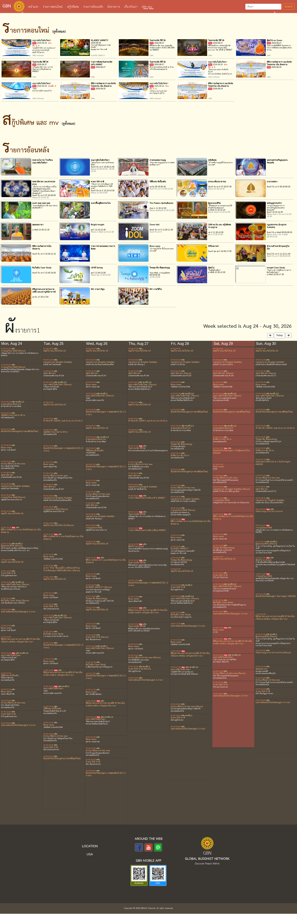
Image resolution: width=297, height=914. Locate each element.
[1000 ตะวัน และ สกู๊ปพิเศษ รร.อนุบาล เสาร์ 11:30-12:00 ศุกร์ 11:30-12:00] (192, 231)
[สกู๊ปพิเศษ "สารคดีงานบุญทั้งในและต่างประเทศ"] (192, 167)
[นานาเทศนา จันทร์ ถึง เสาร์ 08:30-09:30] (251, 188)
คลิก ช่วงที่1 (16, 402)
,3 (23, 402)
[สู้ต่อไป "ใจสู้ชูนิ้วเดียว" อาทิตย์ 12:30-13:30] (192, 274)
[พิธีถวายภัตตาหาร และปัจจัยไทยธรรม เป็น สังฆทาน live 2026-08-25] (75, 90)
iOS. (158, 883)
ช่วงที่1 (50, 86)
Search (289, 6)
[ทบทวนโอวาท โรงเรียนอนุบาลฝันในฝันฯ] (16, 167)
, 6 (38, 46)
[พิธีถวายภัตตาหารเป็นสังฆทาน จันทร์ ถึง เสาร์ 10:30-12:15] (16, 253)
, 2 (36, 46)
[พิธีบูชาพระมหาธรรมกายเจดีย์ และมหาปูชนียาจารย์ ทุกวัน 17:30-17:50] (16, 296)
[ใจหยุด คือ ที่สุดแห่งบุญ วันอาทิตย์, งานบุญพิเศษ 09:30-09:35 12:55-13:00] (133, 274)
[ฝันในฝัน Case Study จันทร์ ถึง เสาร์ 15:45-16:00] (16, 274)
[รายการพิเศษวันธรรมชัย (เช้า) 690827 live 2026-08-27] (75, 69)
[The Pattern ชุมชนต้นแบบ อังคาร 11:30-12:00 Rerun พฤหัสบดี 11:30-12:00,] (133, 210)
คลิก (13, 349)
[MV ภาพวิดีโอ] (133, 296)
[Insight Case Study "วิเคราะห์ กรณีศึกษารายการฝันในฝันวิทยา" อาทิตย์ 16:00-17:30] (251, 274)
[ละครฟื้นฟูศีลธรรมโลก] (75, 210)
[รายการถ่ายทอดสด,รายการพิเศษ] (75, 253)
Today (279, 335)
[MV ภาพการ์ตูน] (75, 296)
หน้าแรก (34, 7)
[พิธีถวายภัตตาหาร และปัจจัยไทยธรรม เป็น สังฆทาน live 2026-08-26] (251, 69)
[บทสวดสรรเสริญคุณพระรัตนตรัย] (251, 167)
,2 (22, 402)
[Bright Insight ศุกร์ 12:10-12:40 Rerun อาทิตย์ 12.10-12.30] (75, 231)
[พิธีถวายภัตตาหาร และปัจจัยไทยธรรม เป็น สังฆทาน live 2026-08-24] (192, 90)
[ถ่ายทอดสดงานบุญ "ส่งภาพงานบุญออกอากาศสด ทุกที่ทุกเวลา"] (133, 167)
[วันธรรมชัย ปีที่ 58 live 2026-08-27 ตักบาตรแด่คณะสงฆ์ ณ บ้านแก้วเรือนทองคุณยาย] (133, 69)
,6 (23, 582)
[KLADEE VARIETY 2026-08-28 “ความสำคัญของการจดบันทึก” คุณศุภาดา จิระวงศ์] (75, 47)
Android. (139, 883)
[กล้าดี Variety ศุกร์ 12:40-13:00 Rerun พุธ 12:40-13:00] (75, 274)
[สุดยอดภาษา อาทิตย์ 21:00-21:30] (16, 231)
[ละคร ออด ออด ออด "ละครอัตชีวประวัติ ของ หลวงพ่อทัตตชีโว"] (16, 210)
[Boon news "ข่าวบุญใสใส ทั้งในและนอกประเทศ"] (133, 253)
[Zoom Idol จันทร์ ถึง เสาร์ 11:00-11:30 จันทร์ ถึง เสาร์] (133, 231)
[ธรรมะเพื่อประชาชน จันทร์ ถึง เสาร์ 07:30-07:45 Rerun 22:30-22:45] (192, 188)
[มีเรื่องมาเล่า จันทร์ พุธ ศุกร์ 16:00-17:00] (192, 253)
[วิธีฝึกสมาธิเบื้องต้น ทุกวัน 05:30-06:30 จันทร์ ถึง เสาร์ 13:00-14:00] (133, 188)
